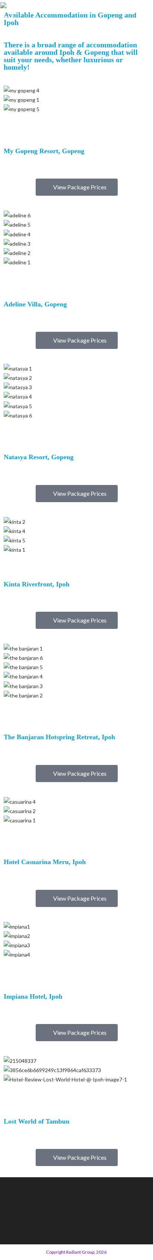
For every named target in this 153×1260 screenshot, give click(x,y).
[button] (76, 118)
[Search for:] (148, 12)
